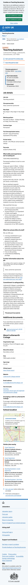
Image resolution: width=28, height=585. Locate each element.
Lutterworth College (10, 418)
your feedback (20, 39)
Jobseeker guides (7, 517)
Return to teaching (7, 520)
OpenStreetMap (17, 441)
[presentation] (14, 427)
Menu (4, 36)
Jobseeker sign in (7, 511)
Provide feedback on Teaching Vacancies (14, 547)
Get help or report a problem (10, 544)
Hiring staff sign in (7, 532)
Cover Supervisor (10, 447)
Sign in (4, 30)
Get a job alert (9, 489)
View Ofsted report (8, 370)
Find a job (5, 514)
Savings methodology (8, 558)
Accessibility (19, 556)
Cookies (4, 554)
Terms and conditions (8, 556)
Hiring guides (6, 535)
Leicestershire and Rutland (13, 495)
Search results (10, 43)
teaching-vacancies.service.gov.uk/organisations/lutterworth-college (13, 390)
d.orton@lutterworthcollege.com (13, 382)
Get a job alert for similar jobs (14, 59)
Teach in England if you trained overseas (13, 523)
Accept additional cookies (14, 16)
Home (3, 43)
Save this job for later (11, 63)
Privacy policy (12, 554)
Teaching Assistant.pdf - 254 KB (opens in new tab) (14, 330)
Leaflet (7, 441)
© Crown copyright (14, 581)
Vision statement (7, 560)
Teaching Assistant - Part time (13, 479)
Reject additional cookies (14, 19)
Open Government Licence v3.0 (11, 568)
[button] (16, 428)
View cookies (14, 23)
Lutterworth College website (11, 376)
